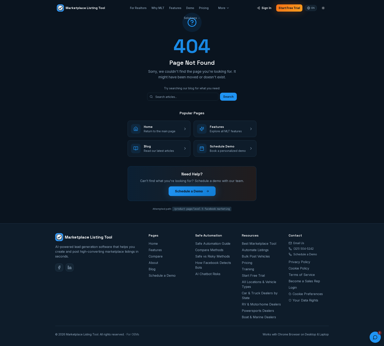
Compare (156, 256)
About (153, 263)
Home (153, 244)
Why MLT (157, 8)
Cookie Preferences (308, 294)
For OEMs (133, 334)
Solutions (190, 18)
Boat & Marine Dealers (259, 317)
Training (248, 269)
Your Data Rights (305, 300)
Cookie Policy (299, 268)
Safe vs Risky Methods (212, 256)
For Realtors (138, 8)
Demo (190, 8)
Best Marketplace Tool (259, 244)
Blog (152, 269)
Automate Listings (255, 250)
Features (175, 8)
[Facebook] (59, 267)
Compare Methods (209, 250)
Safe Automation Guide (212, 244)
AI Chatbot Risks (207, 274)
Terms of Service (302, 275)
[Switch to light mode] (323, 8)
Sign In (266, 8)
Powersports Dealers (258, 311)
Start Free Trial (289, 8)
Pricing (204, 8)
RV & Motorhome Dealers (261, 304)
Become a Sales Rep (304, 281)
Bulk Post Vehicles (256, 256)
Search (228, 96)
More (221, 8)
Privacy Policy (299, 262)
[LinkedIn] (70, 267)
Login (293, 287)
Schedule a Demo (189, 191)
